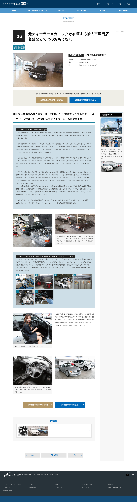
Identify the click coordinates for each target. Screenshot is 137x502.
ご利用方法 (60, 10)
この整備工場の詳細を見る (85, 100)
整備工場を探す (81, 10)
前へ (32, 455)
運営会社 (110, 484)
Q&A (98, 4)
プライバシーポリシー (125, 4)
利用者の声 (32, 487)
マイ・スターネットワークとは (37, 10)
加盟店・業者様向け (113, 487)
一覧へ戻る (53, 455)
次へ (75, 455)
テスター (102, 10)
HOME (14, 10)
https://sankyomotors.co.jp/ (87, 65)
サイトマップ (109, 4)
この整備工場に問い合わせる (52, 100)
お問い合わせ (123, 10)
